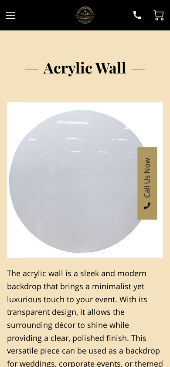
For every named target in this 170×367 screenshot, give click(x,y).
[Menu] (10, 15)
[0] (158, 15)
